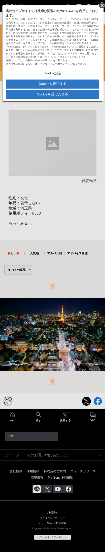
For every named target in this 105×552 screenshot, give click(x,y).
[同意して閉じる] (101, 5)
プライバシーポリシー (55, 63)
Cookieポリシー (43, 60)
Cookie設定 (52, 73)
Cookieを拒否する (52, 84)
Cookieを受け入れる (52, 94)
